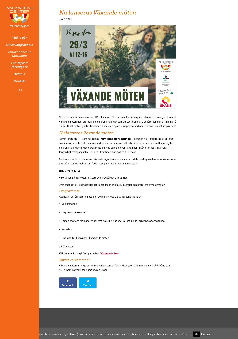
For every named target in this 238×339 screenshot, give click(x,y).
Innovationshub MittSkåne (19, 54)
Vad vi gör (19, 37)
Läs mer (205, 334)
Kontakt (20, 81)
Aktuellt (19, 74)
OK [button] (196, 334)
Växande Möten (109, 253)
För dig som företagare (19, 65)
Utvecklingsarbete (19, 45)
